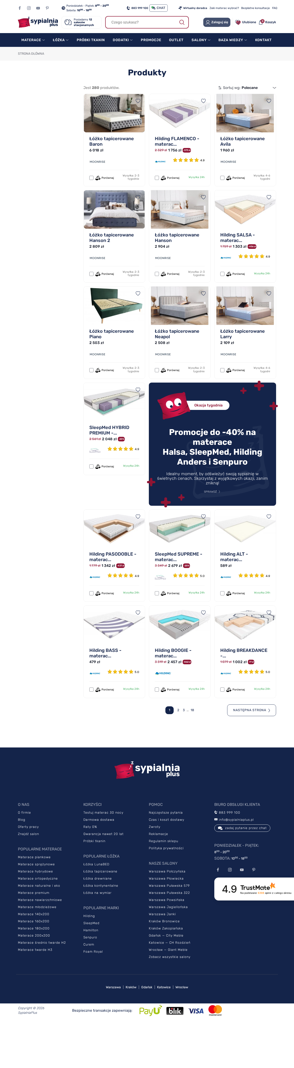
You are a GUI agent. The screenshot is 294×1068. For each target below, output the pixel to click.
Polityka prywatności (166, 848)
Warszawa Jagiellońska (168, 907)
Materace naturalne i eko (39, 886)
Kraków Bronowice (164, 921)
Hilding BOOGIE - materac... (173, 653)
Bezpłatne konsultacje (255, 8)
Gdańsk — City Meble (166, 935)
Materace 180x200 (34, 928)
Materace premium (33, 893)
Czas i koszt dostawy (166, 820)
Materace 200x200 (34, 935)
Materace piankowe (34, 857)
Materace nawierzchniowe (40, 900)
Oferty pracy (28, 827)
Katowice (164, 987)
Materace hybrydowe (35, 871)
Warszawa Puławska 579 (169, 886)
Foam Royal (93, 952)
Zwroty (154, 827)
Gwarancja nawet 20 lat (103, 834)
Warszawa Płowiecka (166, 879)
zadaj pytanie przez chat (246, 828)
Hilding (89, 916)
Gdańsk (146, 987)
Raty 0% (90, 827)
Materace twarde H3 (35, 950)
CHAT (161, 8)
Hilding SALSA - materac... (237, 237)
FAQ (274, 8)
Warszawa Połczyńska (167, 871)
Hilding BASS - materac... (105, 653)
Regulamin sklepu (163, 841)
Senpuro (90, 937)
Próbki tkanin (94, 841)
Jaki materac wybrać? (224, 8)
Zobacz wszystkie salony (169, 957)
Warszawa (113, 987)
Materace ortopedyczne (38, 879)
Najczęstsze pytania (166, 813)
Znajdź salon (28, 834)
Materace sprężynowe (36, 864)
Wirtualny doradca (195, 8)
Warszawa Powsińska (166, 900)
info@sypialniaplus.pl (236, 820)
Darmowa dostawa (98, 820)
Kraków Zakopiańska (166, 928)
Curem (88, 944)
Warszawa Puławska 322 (169, 893)
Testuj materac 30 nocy (103, 813)
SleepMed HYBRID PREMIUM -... (109, 430)
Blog (21, 820)
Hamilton (90, 930)
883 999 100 (139, 8)
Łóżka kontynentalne (100, 886)
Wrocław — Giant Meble (168, 950)
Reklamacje (158, 834)
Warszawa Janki (162, 914)
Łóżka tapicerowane (100, 871)
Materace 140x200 (33, 914)
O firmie (24, 813)
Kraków (131, 987)
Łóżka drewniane (97, 879)
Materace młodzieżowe (37, 907)
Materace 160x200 (33, 921)
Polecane (250, 87)
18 (192, 710)
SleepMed (91, 923)
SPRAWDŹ (210, 491)
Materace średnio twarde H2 (42, 943)
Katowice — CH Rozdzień (169, 943)
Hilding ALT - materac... (234, 556)
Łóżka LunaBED (96, 864)
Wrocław (181, 987)
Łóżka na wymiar (97, 893)
